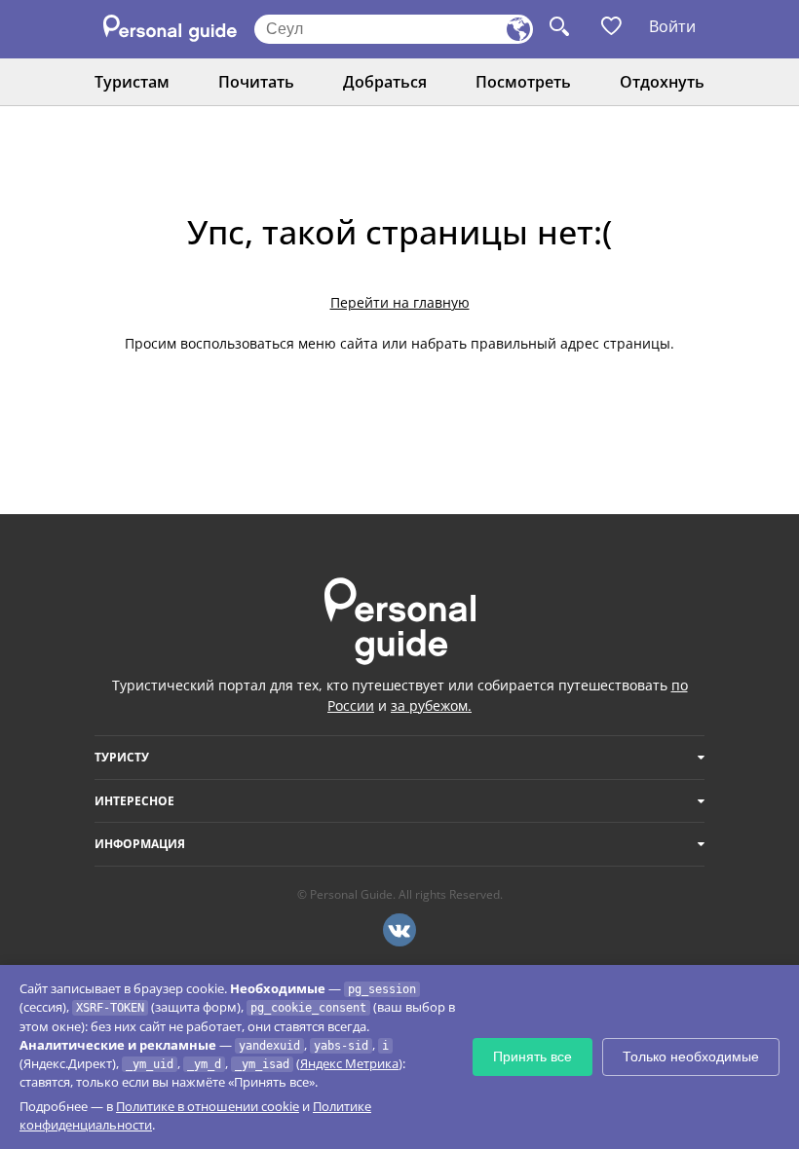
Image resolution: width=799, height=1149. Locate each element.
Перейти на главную (400, 302)
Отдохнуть (662, 82)
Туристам (132, 82)
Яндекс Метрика (349, 1063)
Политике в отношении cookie (207, 1106)
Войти (672, 26)
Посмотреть (523, 82)
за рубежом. (431, 705)
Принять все (532, 1056)
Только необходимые (691, 1056)
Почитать (256, 82)
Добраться (385, 82)
